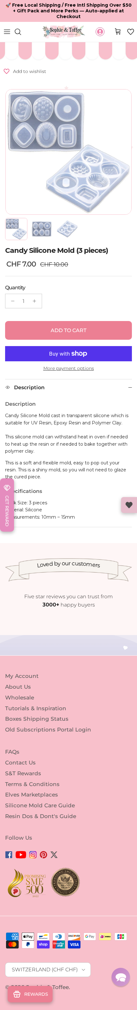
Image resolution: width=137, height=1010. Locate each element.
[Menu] (7, 21)
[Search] (21, 21)
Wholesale (19, 686)
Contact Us (20, 751)
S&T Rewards (23, 762)
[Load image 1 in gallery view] (68, 141)
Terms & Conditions (32, 773)
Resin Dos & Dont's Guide (40, 805)
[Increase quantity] (36, 290)
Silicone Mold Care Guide (40, 794)
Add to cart (68, 319)
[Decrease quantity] (11, 290)
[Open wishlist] (129, 505)
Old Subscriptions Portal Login (48, 718)
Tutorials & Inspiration (35, 697)
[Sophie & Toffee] (63, 21)
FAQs (12, 741)
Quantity (15, 276)
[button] (130, 20)
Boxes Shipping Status (36, 708)
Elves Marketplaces (31, 783)
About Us (18, 675)
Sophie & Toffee (47, 976)
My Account (22, 665)
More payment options (68, 357)
